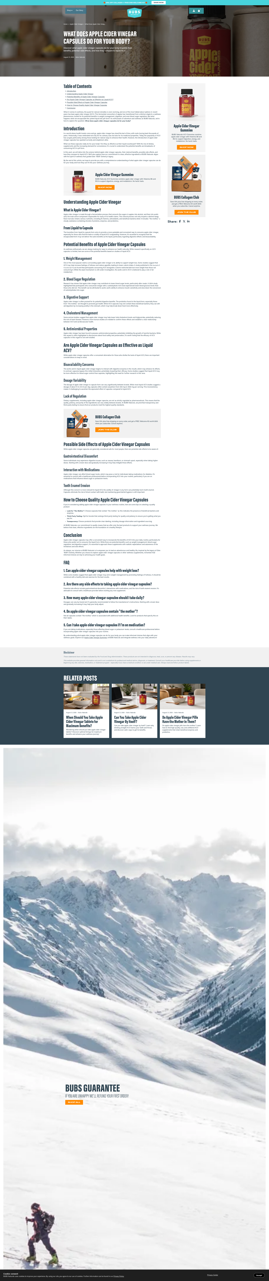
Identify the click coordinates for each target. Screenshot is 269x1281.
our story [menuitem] (79, 10)
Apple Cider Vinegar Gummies (95, 638)
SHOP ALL (74, 1102)
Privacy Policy (118, 1276)
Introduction (71, 91)
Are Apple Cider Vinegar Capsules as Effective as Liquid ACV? (90, 100)
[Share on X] (184, 221)
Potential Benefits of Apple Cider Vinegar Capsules (86, 97)
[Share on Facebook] (180, 221)
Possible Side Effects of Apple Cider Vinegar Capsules (87, 102)
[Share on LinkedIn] (188, 221)
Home (65, 24)
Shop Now (105, 187)
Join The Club (107, 430)
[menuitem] (70, 10)
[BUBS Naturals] (134, 13)
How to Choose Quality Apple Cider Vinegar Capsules (87, 105)
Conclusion (71, 108)
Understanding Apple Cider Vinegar (80, 94)
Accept (259, 1275)
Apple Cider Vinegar (76, 24)
